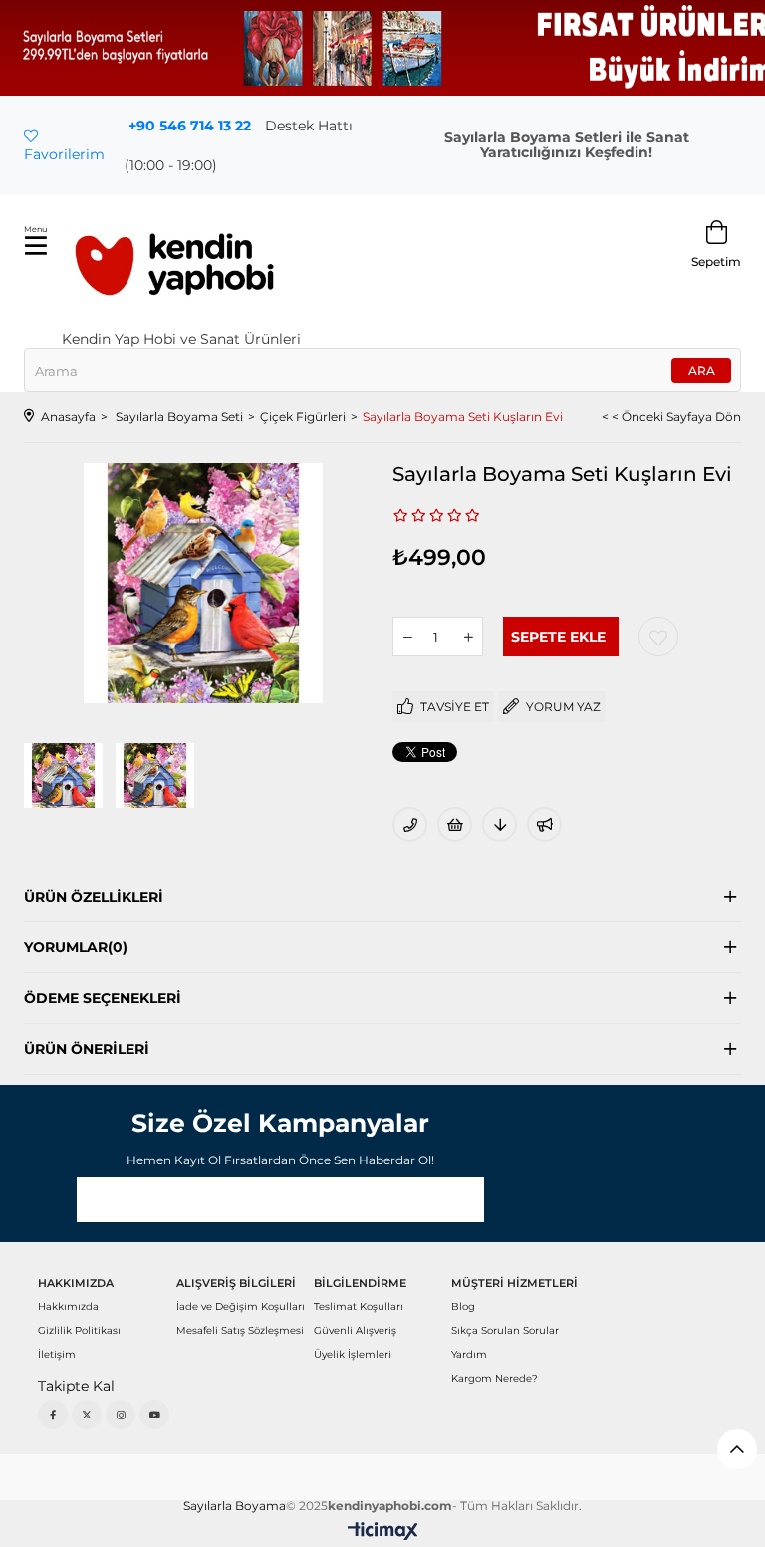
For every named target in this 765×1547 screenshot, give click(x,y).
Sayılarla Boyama (234, 1506)
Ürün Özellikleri (93, 896)
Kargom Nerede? (494, 1378)
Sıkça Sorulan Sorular (505, 1330)
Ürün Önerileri (86, 1049)
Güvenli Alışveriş (355, 1330)
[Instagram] (120, 1414)
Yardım (469, 1354)
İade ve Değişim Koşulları (240, 1306)
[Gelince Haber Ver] (544, 824)
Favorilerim (64, 154)
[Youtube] (154, 1414)
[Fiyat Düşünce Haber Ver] (499, 824)
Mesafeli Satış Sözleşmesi (240, 1330)
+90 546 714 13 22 (190, 125)
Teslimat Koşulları (358, 1306)
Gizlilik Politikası (79, 1330)
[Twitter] (87, 1414)
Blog (463, 1306)
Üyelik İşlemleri (352, 1354)
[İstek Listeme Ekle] (454, 824)
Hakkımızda (68, 1306)
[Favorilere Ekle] (658, 636)
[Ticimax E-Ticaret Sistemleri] (383, 1532)
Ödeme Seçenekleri (102, 998)
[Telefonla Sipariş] (409, 824)
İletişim (57, 1354)
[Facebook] (53, 1414)
